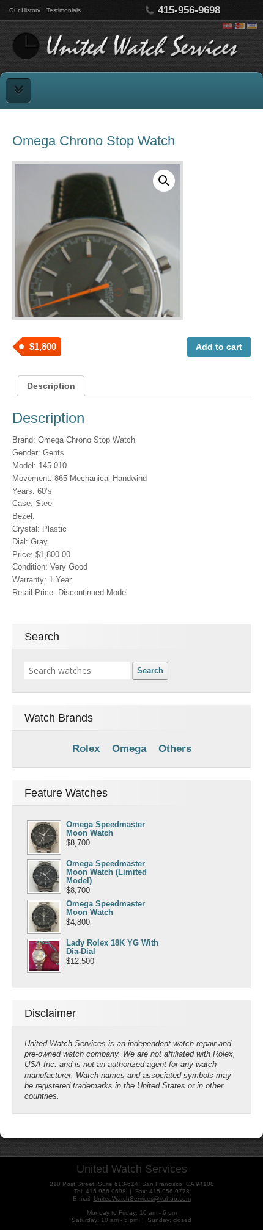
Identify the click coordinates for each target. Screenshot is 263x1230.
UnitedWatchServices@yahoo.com (142, 1198)
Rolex (86, 748)
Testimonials (63, 10)
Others (174, 748)
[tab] (51, 385)
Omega (129, 748)
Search (150, 670)
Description (51, 386)
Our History (24, 10)
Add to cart (219, 347)
